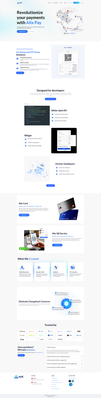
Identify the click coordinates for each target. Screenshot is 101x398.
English (81, 2)
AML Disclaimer (54, 386)
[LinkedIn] (73, 381)
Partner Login (76, 2)
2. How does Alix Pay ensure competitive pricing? (58, 356)
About (61, 2)
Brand (65, 2)
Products (49, 2)
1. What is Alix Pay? (51, 347)
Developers (55, 2)
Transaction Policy (55, 378)
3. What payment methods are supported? (56, 360)
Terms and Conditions (55, 380)
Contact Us (70, 2)
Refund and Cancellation (56, 388)
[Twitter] (70, 381)
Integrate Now (22, 31)
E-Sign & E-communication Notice (57, 382)
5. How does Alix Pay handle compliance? (56, 367)
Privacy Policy (54, 384)
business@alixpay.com (39, 352)
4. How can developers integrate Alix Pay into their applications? (61, 363)
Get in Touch (24, 215)
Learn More (57, 245)
